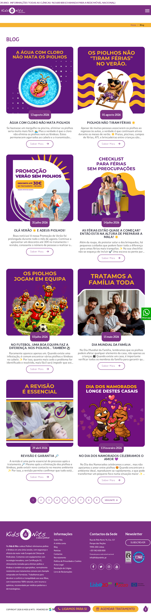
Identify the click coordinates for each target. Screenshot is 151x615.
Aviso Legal (59, 564)
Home (133, 25)
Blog (56, 547)
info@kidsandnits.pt (98, 557)
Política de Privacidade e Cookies (67, 561)
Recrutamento (60, 557)
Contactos (58, 554)
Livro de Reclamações (63, 572)
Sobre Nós (58, 540)
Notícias (57, 550)
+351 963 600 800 (97, 550)
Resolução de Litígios (62, 568)
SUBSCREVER (138, 543)
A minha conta (60, 543)
